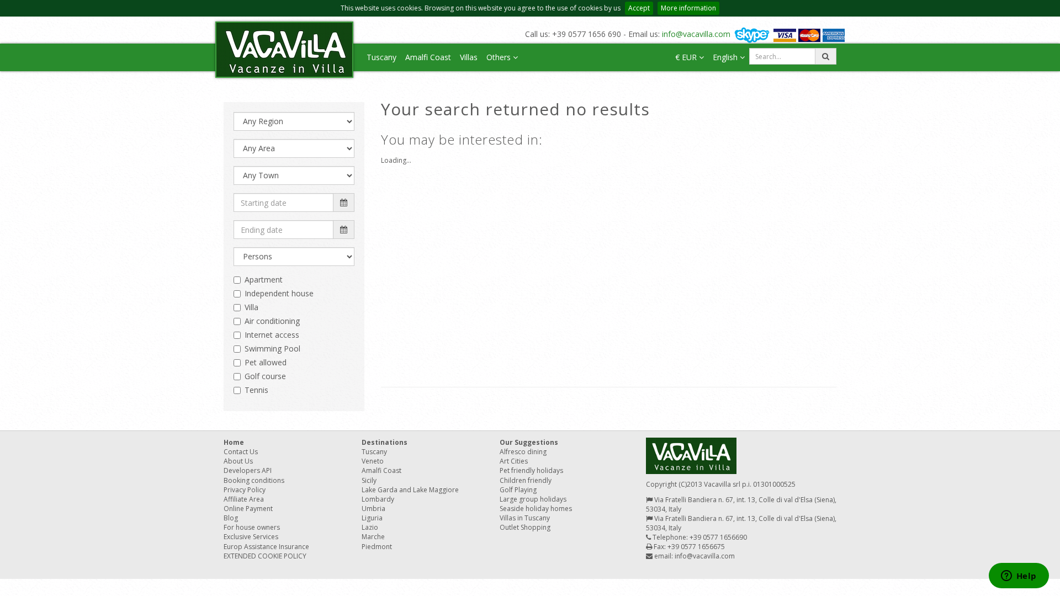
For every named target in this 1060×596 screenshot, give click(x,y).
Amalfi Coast (428, 57)
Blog (231, 518)
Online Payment (248, 508)
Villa (251, 307)
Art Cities (514, 461)
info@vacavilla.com (696, 34)
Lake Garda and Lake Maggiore (410, 489)
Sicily (369, 480)
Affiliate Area (244, 499)
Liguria (372, 518)
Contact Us (241, 451)
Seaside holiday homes (536, 508)
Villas (469, 57)
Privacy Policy (245, 489)
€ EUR (687, 57)
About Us (238, 461)
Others (499, 57)
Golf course (265, 376)
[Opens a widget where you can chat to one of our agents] (1018, 576)
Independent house (279, 293)
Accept (639, 8)
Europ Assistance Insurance (266, 546)
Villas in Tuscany (525, 518)
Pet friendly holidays (531, 470)
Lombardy (378, 499)
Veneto (373, 461)
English (726, 57)
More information (688, 8)
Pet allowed (266, 362)
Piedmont (377, 546)
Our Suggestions (529, 442)
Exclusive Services (251, 536)
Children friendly (526, 480)
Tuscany (381, 57)
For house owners (252, 527)
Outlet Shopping (525, 527)
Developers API (248, 470)
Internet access (272, 334)
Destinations (384, 442)
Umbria (373, 508)
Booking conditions (254, 480)
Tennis (256, 390)
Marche (373, 536)
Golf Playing (518, 489)
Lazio (370, 527)
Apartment (264, 279)
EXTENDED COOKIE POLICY (265, 556)
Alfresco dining (523, 451)
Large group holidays (533, 499)
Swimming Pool (272, 348)
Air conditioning (272, 321)
